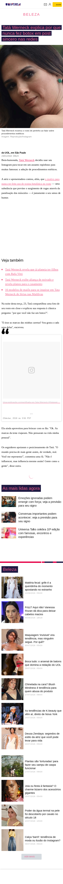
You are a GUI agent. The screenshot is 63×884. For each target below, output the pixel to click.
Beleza (31, 14)
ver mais (29, 856)
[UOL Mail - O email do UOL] (45, 4)
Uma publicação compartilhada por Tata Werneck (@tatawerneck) (33, 402)
